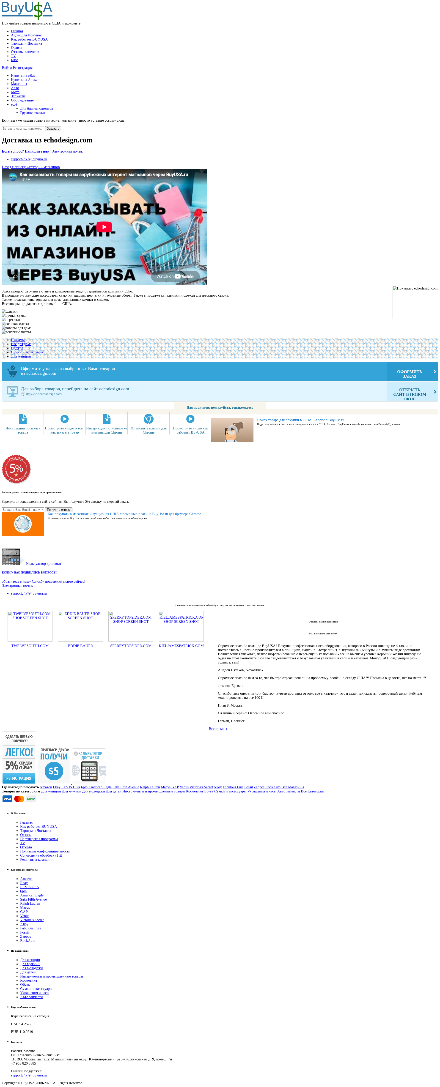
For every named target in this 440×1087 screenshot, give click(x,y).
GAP (175, 787)
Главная (17, 31)
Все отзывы (218, 729)
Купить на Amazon (25, 80)
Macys (165, 787)
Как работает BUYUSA (29, 39)
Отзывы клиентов (25, 52)
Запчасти (18, 96)
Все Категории (312, 791)
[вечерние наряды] (16, 324)
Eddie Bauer (80, 646)
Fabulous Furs (233, 787)
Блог (14, 60)
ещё (14, 104)
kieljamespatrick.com (181, 646)
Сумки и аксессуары (27, 352)
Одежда (17, 348)
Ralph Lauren (150, 787)
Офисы (16, 47)
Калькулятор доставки (43, 563)
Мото (15, 92)
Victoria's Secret (201, 787)
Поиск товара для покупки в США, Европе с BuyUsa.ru (300, 420)
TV (13, 56)
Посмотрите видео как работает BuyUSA (190, 430)
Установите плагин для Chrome (148, 430)
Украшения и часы (261, 791)
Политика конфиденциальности (45, 851)
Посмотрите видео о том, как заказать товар (64, 430)
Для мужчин (71, 791)
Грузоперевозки (32, 113)
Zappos (259, 787)
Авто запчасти (288, 791)
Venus (184, 787)
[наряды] (16, 332)
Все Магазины (292, 787)
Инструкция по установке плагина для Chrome (106, 430)
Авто (15, 88)
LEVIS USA (70, 787)
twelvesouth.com (30, 646)
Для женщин (21, 356)
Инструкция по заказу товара (23, 430)
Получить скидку (59, 509)
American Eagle (100, 787)
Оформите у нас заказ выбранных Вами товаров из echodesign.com (221, 372)
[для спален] (16, 328)
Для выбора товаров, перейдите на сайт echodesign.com (223, 393)
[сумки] (14, 316)
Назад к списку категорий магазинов (31, 167)
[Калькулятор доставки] (89, 783)
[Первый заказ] (19, 783)
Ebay (56, 787)
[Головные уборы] (10, 311)
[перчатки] (11, 320)
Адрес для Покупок (26, 35)
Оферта (26, 847)
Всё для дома (21, 344)
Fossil (248, 787)
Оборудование (22, 100)
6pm (84, 787)
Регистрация (23, 68)
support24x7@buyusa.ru (29, 1075)
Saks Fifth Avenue (126, 787)
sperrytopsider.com (130, 646)
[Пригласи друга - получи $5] (54, 783)
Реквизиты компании (37, 859)
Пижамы (18, 340)
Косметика (194, 791)
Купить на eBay (23, 75)
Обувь (208, 791)
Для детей (113, 791)
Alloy (218, 787)
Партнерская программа (39, 839)
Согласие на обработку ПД (41, 855)
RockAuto (272, 787)
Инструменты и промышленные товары (153, 791)
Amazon (46, 787)
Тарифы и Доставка (26, 43)
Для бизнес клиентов (36, 108)
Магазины (19, 84)
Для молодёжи (93, 791)
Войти (7, 68)
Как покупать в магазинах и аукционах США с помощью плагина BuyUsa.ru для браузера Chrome (124, 514)
